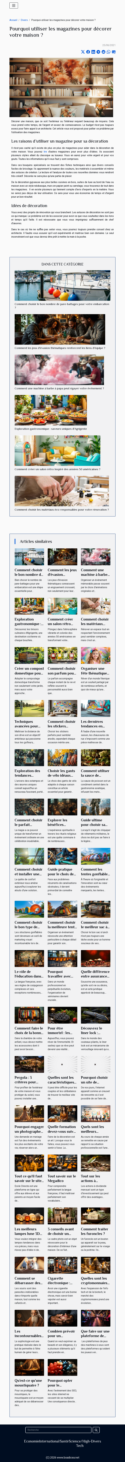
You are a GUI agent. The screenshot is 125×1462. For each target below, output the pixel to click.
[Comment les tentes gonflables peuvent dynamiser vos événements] (95, 856)
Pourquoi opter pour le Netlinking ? (60, 1385)
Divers (24, 20)
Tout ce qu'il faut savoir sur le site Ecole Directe (28, 1181)
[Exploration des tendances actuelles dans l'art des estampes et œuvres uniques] (29, 757)
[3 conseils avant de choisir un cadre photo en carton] (62, 1215)
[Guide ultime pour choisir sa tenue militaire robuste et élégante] (95, 806)
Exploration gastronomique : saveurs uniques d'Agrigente (51, 428)
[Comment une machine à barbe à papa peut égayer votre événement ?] (59, 369)
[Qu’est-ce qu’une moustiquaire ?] (29, 1367)
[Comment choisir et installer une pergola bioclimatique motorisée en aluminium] (29, 856)
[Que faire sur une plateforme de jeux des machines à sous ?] (95, 1318)
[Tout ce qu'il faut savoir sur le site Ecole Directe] (29, 1162)
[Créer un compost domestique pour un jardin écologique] (29, 655)
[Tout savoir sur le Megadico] (62, 1162)
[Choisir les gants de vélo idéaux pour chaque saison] (62, 757)
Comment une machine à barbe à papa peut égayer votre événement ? (59, 388)
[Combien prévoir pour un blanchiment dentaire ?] (62, 1318)
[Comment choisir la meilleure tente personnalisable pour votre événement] (62, 909)
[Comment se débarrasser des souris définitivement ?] (29, 1265)
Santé (64, 1441)
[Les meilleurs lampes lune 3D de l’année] (29, 1215)
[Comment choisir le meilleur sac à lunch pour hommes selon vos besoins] (95, 909)
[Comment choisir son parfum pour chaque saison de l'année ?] (62, 655)
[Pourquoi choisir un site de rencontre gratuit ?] (95, 1064)
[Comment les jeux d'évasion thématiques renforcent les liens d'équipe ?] (60, 329)
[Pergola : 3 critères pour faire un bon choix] (29, 1064)
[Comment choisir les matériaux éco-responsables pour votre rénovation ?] (62, 491)
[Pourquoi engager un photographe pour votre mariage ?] (29, 1113)
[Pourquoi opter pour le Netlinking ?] (62, 1367)
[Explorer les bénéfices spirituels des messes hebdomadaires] (62, 806)
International (49, 1441)
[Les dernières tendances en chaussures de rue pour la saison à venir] (95, 708)
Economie (31, 1441)
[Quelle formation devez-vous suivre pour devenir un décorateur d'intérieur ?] (62, 1113)
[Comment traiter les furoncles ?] (95, 1215)
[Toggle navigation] (13, 5)
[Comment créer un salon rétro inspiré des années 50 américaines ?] (57, 450)
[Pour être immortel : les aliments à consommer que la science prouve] (62, 1015)
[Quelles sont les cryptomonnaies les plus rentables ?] (95, 1265)
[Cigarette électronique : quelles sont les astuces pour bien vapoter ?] (62, 1265)
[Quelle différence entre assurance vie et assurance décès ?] (95, 958)
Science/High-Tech (80, 1443)
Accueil (13, 20)
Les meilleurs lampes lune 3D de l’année (27, 1233)
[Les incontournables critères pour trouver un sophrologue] (29, 1318)
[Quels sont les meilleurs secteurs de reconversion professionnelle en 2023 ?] (95, 1113)
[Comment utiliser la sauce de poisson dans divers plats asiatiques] (95, 757)
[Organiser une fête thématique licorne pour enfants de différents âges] (95, 655)
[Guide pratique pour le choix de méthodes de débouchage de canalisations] (62, 856)
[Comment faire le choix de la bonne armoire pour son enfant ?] (29, 1015)
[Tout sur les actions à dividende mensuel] (95, 1162)
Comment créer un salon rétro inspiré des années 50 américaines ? (57, 469)
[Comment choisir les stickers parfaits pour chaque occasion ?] (62, 708)
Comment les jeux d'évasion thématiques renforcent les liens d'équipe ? (60, 348)
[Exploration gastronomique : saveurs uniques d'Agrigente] (51, 410)
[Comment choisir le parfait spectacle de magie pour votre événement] (29, 806)
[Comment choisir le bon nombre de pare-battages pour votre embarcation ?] (62, 285)
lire (45, 151)
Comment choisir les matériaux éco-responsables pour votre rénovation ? (62, 509)
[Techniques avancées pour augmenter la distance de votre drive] (29, 708)
